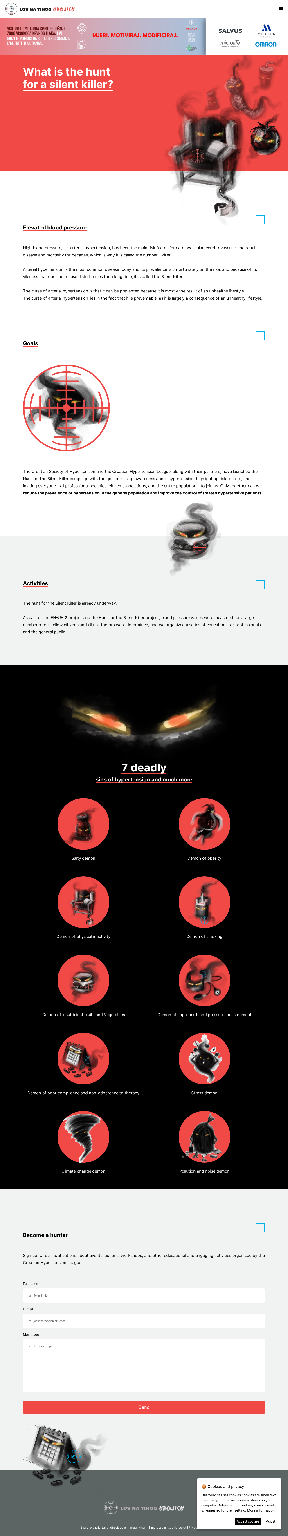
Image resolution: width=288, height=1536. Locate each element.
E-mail (28, 1309)
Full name (30, 1284)
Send (144, 1407)
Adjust (270, 1521)
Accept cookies (248, 1521)
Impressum (158, 1527)
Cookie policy (177, 1527)
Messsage (31, 1334)
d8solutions (118, 1527)
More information (261, 1510)
